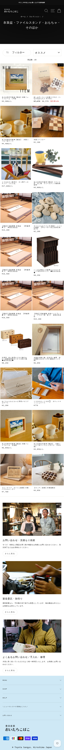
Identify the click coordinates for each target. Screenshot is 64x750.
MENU (5, 680)
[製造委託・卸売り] (32, 577)
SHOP (5, 689)
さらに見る (10, 553)
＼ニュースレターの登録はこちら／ (15, 706)
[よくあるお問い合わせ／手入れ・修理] (32, 636)
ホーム (23, 16)
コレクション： (35, 16)
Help (5, 698)
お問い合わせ (7, 715)
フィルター (18, 52)
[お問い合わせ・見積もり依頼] (32, 519)
